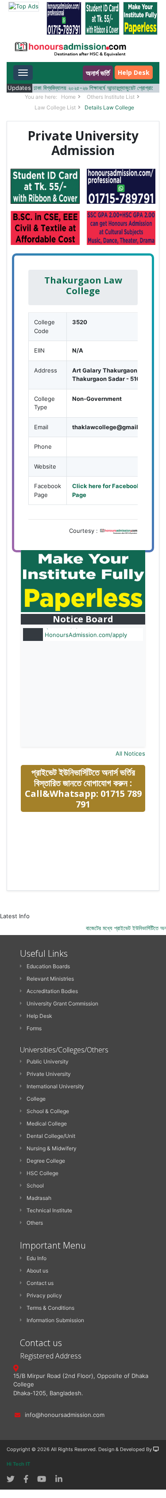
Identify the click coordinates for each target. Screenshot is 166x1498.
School (35, 1185)
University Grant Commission (62, 1003)
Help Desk (134, 72)
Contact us (40, 1283)
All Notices (130, 753)
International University (55, 1086)
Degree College (46, 1160)
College (36, 1098)
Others (35, 1222)
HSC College (42, 1173)
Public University (48, 1061)
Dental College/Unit (51, 1136)
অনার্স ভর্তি (98, 73)
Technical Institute (49, 1210)
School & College (48, 1111)
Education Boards (48, 966)
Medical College (47, 1123)
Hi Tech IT (18, 1464)
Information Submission (55, 1320)
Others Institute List (111, 96)
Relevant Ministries (50, 978)
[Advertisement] (87, 881)
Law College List (55, 107)
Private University (49, 1074)
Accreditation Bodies (52, 991)
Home (68, 96)
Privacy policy (44, 1295)
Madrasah (39, 1198)
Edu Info (36, 1258)
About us (37, 1270)
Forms (34, 1028)
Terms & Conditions (50, 1307)
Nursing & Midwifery (52, 1148)
